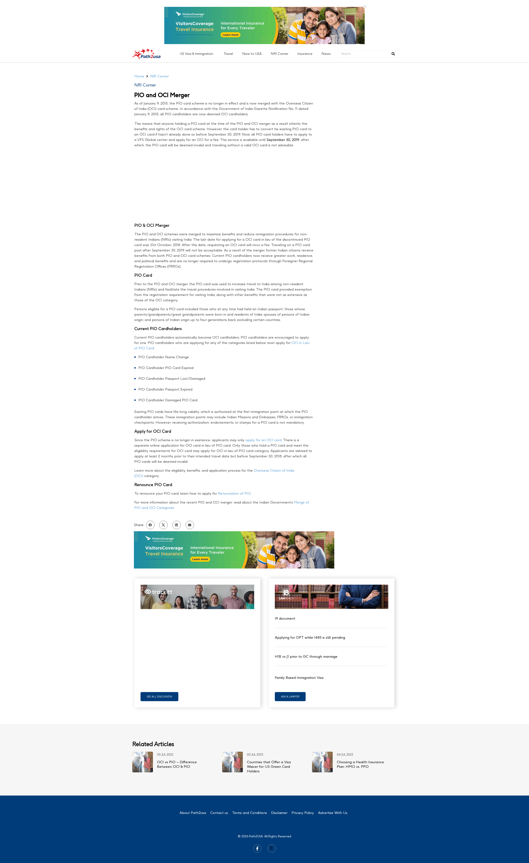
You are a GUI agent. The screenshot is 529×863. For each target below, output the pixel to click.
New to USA (252, 54)
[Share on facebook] (150, 525)
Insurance (304, 54)
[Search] (393, 53)
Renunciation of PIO (234, 493)
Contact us (219, 813)
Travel (228, 54)
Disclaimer (279, 813)
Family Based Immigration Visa (299, 677)
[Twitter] (272, 848)
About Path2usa (193, 813)
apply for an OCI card (263, 440)
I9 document (285, 618)
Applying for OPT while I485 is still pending (310, 637)
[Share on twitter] (163, 525)
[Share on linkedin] (176, 525)
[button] (159, 696)
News (326, 54)
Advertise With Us (332, 813)
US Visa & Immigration (196, 54)
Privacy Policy (303, 813)
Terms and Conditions (249, 813)
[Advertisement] (363, 128)
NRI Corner (279, 54)
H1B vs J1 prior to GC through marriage (306, 656)
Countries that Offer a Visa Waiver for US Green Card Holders (269, 766)
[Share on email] (190, 525)
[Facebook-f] (257, 848)
